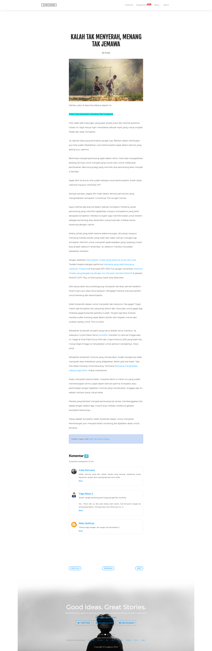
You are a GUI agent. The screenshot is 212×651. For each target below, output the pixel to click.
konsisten (103, 335)
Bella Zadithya (86, 523)
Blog (157, 5)
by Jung (106, 53)
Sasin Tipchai (94, 439)
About (166, 5)
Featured (129, 5)
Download (100, 640)
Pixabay (106, 439)
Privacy (136, 640)
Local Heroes (91, 640)
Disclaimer (128, 640)
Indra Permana (87, 470)
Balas (81, 481)
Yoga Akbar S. (86, 493)
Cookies (143, 640)
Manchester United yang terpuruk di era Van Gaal (111, 260)
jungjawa (112, 635)
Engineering (143, 5)
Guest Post (120, 640)
